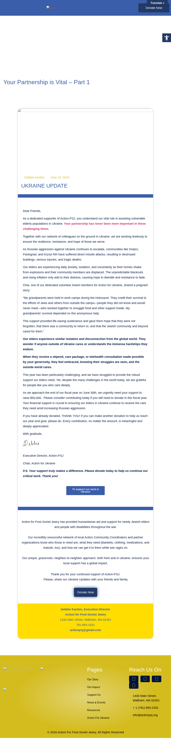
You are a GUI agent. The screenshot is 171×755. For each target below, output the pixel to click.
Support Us (94, 694)
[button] (119, 8)
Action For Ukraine (98, 717)
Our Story (92, 679)
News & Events (96, 702)
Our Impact (93, 687)
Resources (93, 710)
